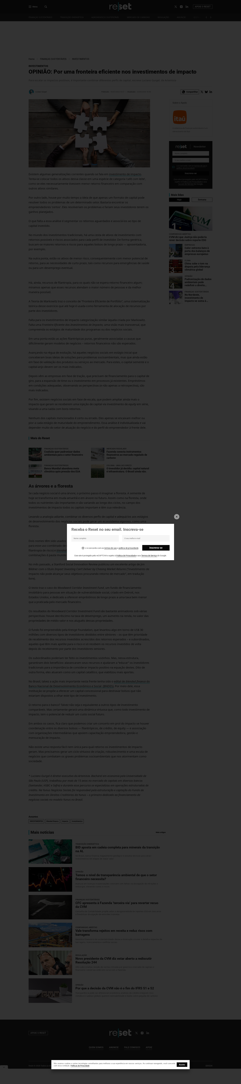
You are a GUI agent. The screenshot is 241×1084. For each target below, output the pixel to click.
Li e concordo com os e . (112, 548)
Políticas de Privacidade (80, 1066)
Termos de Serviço (149, 555)
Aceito (182, 1065)
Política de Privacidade (126, 555)
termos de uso (110, 548)
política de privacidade (128, 548)
